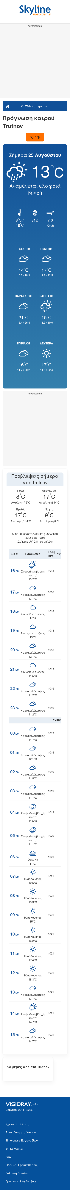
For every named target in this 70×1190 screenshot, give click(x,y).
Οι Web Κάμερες (33, 106)
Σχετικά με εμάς (17, 1124)
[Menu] (60, 106)
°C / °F (35, 137)
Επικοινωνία (14, 1148)
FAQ (8, 1157)
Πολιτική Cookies (17, 1173)
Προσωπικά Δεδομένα (21, 1181)
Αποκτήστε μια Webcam (22, 1132)
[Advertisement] (35, 63)
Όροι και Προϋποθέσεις (22, 1165)
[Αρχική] (7, 106)
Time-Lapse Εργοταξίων (22, 1140)
